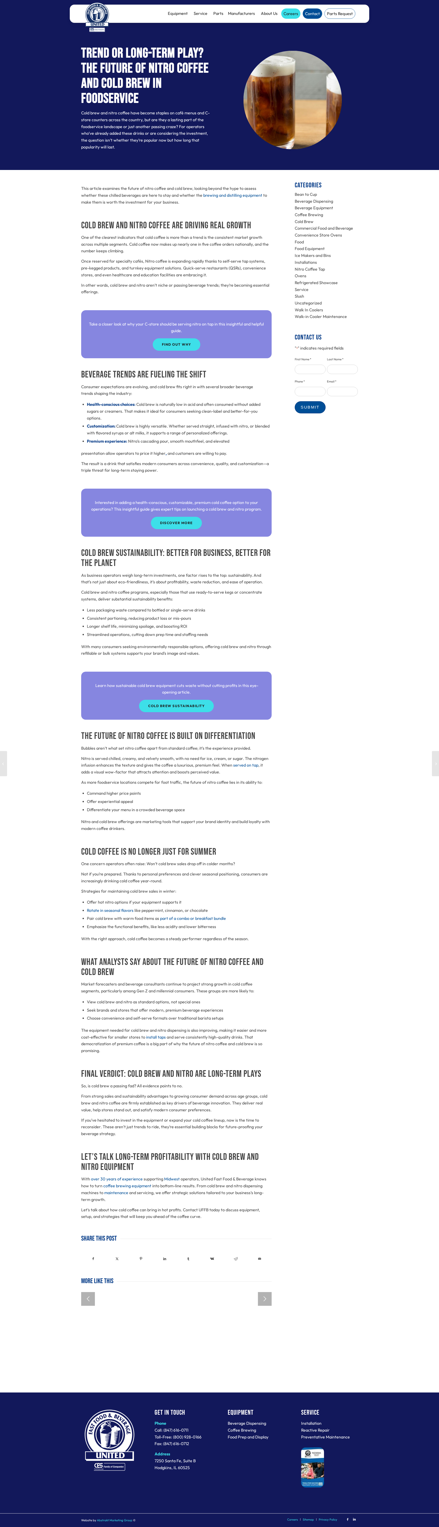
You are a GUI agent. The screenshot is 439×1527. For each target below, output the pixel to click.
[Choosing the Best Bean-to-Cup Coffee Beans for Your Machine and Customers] (435, 763)
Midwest (172, 1179)
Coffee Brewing (309, 214)
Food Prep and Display (248, 1437)
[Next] (265, 1299)
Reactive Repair (315, 1430)
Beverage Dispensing (314, 201)
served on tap (245, 765)
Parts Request (340, 13)
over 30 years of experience (117, 1179)
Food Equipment (310, 248)
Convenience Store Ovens (318, 235)
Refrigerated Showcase (316, 282)
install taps (156, 1037)
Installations (306, 262)
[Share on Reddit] (236, 1259)
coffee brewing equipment (127, 1185)
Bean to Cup (306, 194)
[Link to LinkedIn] (354, 1519)
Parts (218, 13)
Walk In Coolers (309, 309)
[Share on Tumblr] (188, 1259)
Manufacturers (241, 13)
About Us (269, 13)
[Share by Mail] (259, 1259)
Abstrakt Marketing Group (114, 1520)
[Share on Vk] (212, 1259)
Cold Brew (304, 221)
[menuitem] (292, 1519)
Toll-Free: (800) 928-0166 (178, 1437)
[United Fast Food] (97, 17)
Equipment (178, 13)
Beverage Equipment (314, 207)
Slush (299, 296)
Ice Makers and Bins (313, 255)
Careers (291, 13)
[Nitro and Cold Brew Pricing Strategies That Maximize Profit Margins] (3, 763)
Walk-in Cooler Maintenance (321, 316)
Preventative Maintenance (325, 1437)
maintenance (116, 1192)
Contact (312, 13)
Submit (310, 407)
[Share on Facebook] (93, 1259)
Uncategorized (308, 303)
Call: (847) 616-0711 (171, 1430)
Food (299, 242)
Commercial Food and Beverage (324, 228)
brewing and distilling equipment (232, 195)
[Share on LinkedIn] (165, 1259)
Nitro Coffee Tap (310, 269)
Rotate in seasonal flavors (110, 910)
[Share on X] (117, 1259)
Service (200, 13)
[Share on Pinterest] (141, 1259)
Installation (311, 1423)
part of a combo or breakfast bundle (193, 918)
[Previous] (88, 1299)
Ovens (300, 275)
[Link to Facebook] (347, 1519)
